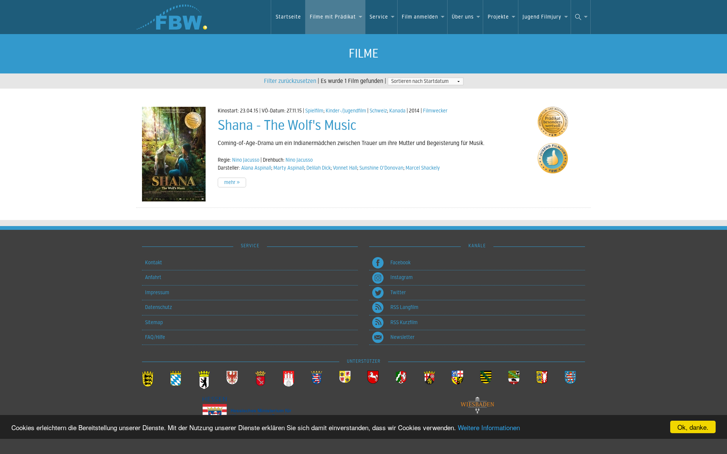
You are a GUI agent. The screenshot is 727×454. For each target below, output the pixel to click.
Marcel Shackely (423, 168)
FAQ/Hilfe (155, 337)
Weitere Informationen (489, 427)
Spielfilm (314, 111)
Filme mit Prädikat (333, 17)
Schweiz (378, 111)
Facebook (400, 262)
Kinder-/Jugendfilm (346, 111)
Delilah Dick (318, 168)
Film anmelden (420, 17)
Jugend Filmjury (542, 17)
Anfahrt (153, 277)
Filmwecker (435, 111)
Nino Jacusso (245, 160)
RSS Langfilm (404, 307)
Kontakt (153, 262)
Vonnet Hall (345, 168)
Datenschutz (158, 307)
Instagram (401, 277)
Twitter (398, 292)
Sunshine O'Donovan (381, 168)
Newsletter (402, 337)
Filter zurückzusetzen (290, 81)
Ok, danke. (692, 427)
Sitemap (154, 322)
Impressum (157, 292)
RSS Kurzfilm (404, 322)
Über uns (463, 17)
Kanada (397, 111)
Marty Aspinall (288, 168)
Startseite (288, 17)
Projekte (498, 17)
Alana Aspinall (256, 168)
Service (379, 17)
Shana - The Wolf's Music (287, 125)
